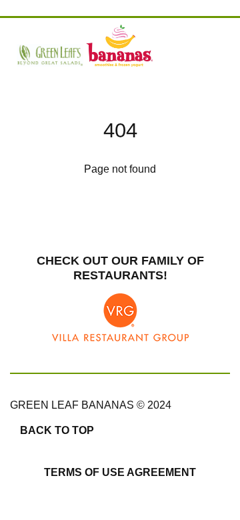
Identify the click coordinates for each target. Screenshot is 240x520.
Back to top (57, 430)
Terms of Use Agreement (120, 472)
